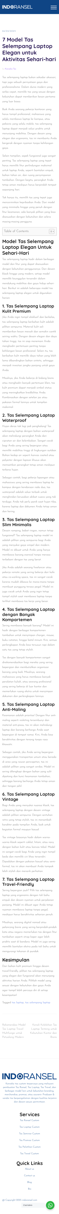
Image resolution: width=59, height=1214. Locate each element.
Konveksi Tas (10, 69)
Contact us (29, 1175)
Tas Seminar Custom (29, 1133)
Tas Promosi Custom (29, 1140)
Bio (29, 1189)
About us (29, 1169)
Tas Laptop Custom (30, 1127)
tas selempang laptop (37, 1002)
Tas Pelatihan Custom (29, 1147)
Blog (29, 1182)
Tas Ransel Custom (29, 1120)
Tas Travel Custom (29, 1153)
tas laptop (18, 1002)
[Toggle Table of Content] (50, 231)
